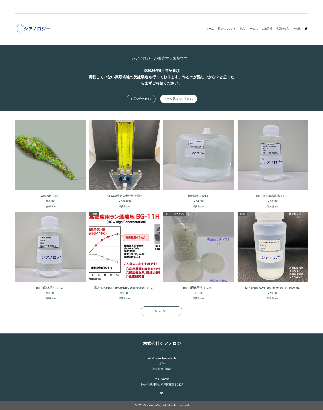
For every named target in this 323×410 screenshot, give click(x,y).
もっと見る (161, 311)
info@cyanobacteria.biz (162, 358)
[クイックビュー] (50, 155)
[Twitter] (306, 28)
